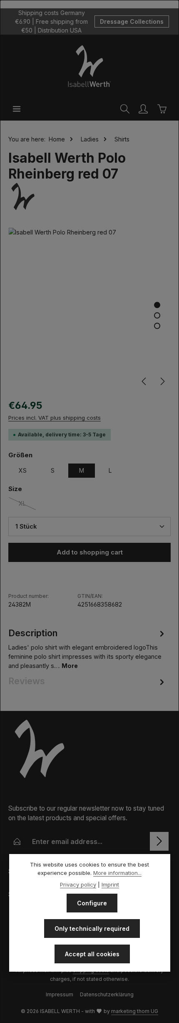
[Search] (125, 109)
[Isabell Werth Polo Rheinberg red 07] (89, 309)
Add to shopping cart (90, 552)
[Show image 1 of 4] (157, 305)
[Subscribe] (159, 841)
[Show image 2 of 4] (157, 315)
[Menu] (16, 109)
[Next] (162, 381)
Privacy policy (78, 884)
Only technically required (92, 928)
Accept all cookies (92, 953)
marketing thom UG (134, 1011)
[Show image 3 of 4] (157, 326)
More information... (117, 872)
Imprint (110, 884)
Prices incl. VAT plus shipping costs (54, 417)
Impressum (59, 994)
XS (23, 470)
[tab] (87, 648)
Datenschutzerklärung (107, 994)
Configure (92, 903)
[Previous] (144, 381)
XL (27, 505)
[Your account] (143, 109)
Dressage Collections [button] (132, 21)
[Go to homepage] (89, 66)
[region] (89, 309)
